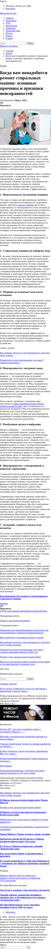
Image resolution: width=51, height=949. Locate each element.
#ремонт (4, 603)
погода (11, 878)
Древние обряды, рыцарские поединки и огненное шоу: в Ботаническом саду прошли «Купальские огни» (22, 897)
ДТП (8, 23)
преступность (22, 878)
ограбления (34, 878)
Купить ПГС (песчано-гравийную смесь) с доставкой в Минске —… (20, 730)
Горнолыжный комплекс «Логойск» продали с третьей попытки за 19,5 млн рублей (22, 771)
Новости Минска (8, 875)
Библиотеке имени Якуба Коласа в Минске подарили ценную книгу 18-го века (22, 840)
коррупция (10, 880)
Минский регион (8, 13)
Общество (10, 28)
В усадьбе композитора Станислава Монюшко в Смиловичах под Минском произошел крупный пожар (24, 863)
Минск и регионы (8, 46)
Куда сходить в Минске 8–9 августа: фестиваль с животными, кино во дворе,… (23, 689)
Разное (9, 36)
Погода (9, 33)
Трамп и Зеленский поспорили (15, 620)
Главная (9, 18)
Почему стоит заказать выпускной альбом (20, 807)
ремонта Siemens (26, 205)
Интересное (11, 25)
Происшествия (13, 31)
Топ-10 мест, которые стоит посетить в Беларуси (25, 890)
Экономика (11, 20)
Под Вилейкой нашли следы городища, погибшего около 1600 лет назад (20, 906)
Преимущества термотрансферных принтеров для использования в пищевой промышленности (24, 631)
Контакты (10, 8)
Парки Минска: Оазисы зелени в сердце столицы (25, 834)
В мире (9, 38)
